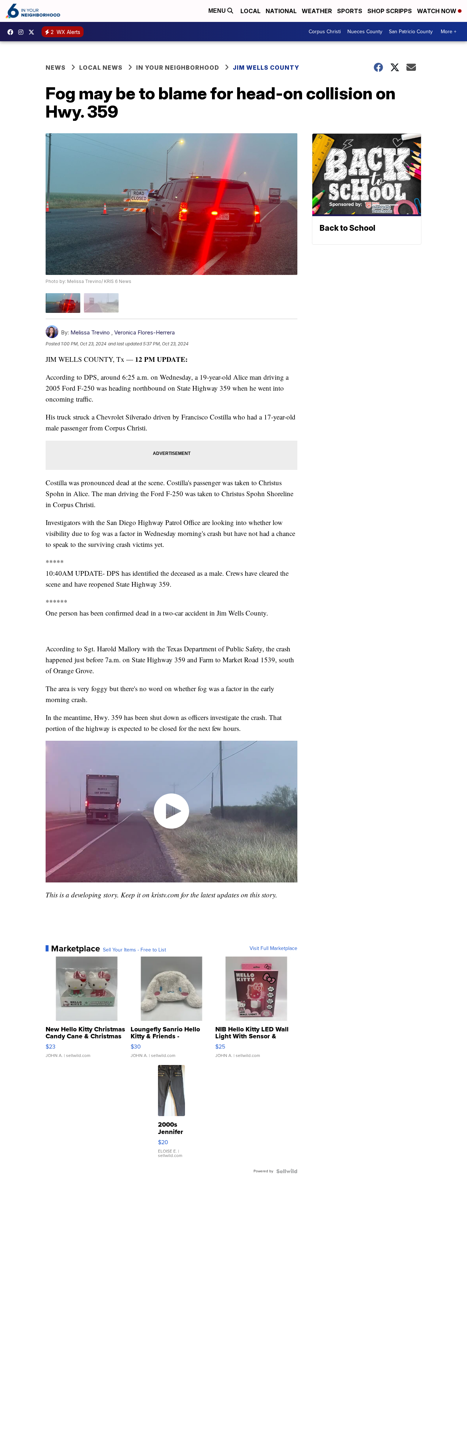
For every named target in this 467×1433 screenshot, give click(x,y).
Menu (217, 11)
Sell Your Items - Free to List (134, 950)
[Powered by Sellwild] (286, 1171)
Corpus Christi (325, 31)
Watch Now (437, 11)
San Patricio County (411, 31)
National (281, 11)
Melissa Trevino (90, 332)
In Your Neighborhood (177, 67)
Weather (317, 11)
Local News (101, 67)
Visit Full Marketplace (273, 948)
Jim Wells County (266, 67)
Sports (349, 11)
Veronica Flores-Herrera (144, 332)
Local (250, 11)
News (56, 67)
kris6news (22, 32)
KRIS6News (12, 32)
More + (448, 31)
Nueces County (364, 31)
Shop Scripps (389, 11)
